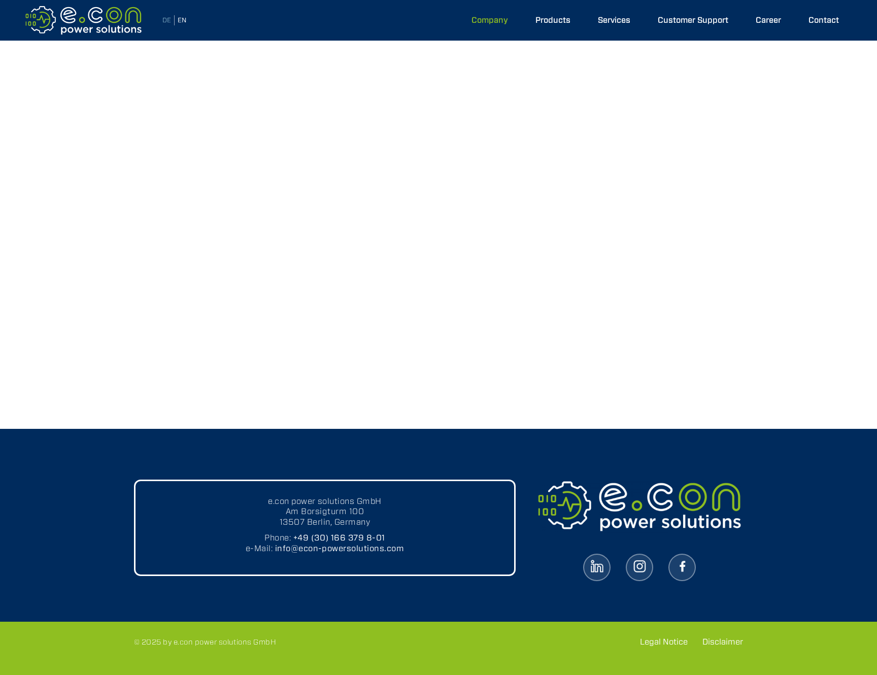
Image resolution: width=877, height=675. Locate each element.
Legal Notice (664, 642)
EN (182, 20)
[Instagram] (639, 567)
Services (614, 20)
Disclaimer (722, 642)
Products (552, 20)
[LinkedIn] (597, 567)
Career (768, 20)
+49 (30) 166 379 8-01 (339, 538)
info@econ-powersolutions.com (339, 548)
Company (489, 20)
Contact (823, 20)
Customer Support (693, 20)
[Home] (83, 20)
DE (166, 20)
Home (179, 64)
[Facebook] (682, 567)
